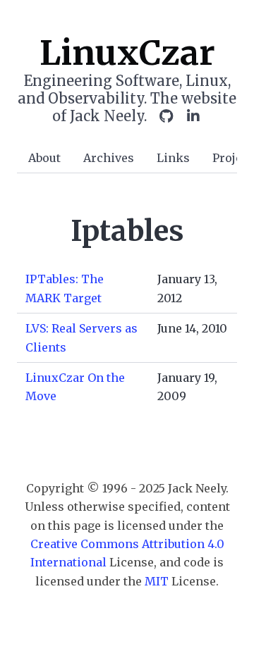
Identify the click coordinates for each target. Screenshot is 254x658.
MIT (157, 581)
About (44, 158)
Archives (108, 158)
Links (173, 158)
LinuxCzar (127, 53)
